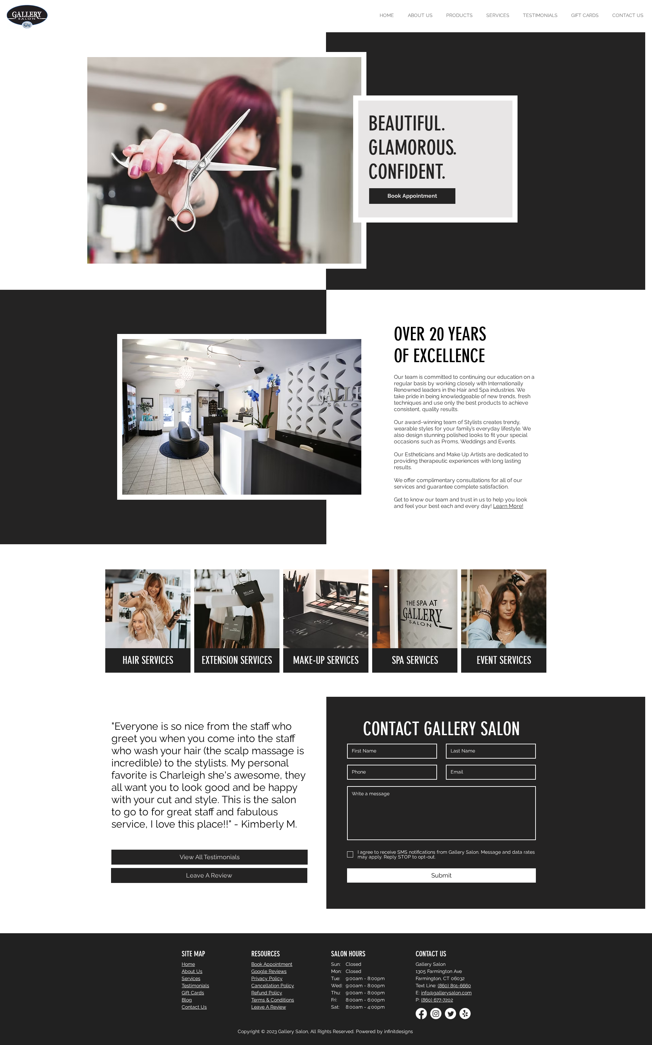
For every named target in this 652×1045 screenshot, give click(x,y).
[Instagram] (435, 1013)
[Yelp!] (465, 1013)
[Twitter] (450, 1013)
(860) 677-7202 (437, 1000)
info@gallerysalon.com (446, 992)
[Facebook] (421, 1013)
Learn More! (508, 506)
